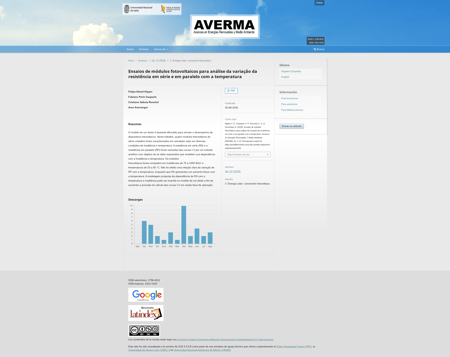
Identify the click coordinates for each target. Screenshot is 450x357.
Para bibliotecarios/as (292, 110)
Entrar (319, 2)
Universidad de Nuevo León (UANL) (148, 350)
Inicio (131, 60)
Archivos (144, 49)
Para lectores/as (289, 98)
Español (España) (291, 71)
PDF (232, 90)
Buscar (320, 49)
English (285, 76)
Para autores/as (289, 104)
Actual (130, 49)
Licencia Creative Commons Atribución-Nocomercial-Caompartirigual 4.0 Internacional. (225, 339)
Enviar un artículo (291, 126)
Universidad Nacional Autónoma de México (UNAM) (202, 350)
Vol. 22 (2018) (159, 60)
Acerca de (160, 49)
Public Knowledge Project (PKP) (294, 346)
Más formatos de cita (238, 154)
